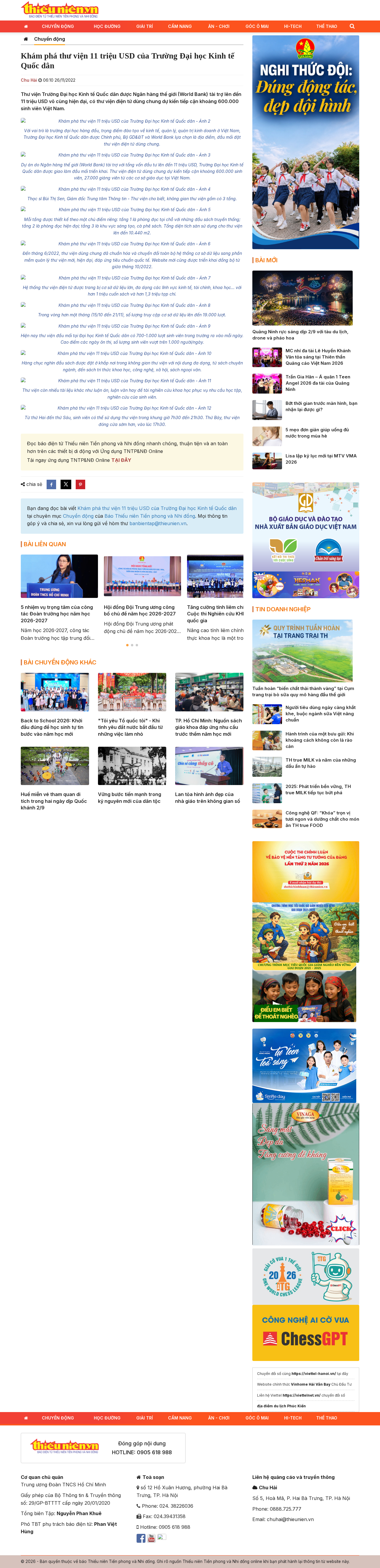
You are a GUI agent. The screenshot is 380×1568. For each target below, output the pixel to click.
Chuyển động (58, 26)
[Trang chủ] (26, 39)
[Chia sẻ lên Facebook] (51, 484)
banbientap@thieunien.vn (157, 523)
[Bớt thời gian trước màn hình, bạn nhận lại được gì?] (267, 410)
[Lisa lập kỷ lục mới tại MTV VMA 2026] (267, 460)
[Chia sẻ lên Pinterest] (80, 484)
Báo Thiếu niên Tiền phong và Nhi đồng (149, 516)
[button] (352, 25)
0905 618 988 (154, 1452)
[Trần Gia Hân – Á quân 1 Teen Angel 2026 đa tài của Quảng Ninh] (267, 383)
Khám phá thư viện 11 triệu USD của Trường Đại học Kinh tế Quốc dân (157, 508)
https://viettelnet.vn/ (302, 1395)
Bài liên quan (45, 544)
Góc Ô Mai (257, 26)
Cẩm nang (180, 26)
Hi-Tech (293, 26)
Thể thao (326, 26)
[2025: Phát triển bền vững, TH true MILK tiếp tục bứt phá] (267, 793)
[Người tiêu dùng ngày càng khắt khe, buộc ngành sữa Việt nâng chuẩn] (267, 714)
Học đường (107, 26)
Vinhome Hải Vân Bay (310, 1384)
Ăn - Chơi (218, 26)
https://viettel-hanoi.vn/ (314, 1373)
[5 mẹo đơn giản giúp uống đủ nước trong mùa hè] (267, 436)
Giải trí (144, 26)
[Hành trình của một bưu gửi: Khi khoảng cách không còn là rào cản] (267, 740)
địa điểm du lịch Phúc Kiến (281, 1406)
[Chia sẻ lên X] (66, 484)
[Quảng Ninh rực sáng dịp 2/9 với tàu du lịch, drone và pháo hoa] (302, 298)
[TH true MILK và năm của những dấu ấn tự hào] (267, 766)
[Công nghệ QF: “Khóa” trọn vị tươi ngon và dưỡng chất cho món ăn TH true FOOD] (267, 818)
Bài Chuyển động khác (60, 662)
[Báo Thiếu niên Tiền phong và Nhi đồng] (60, 10)
